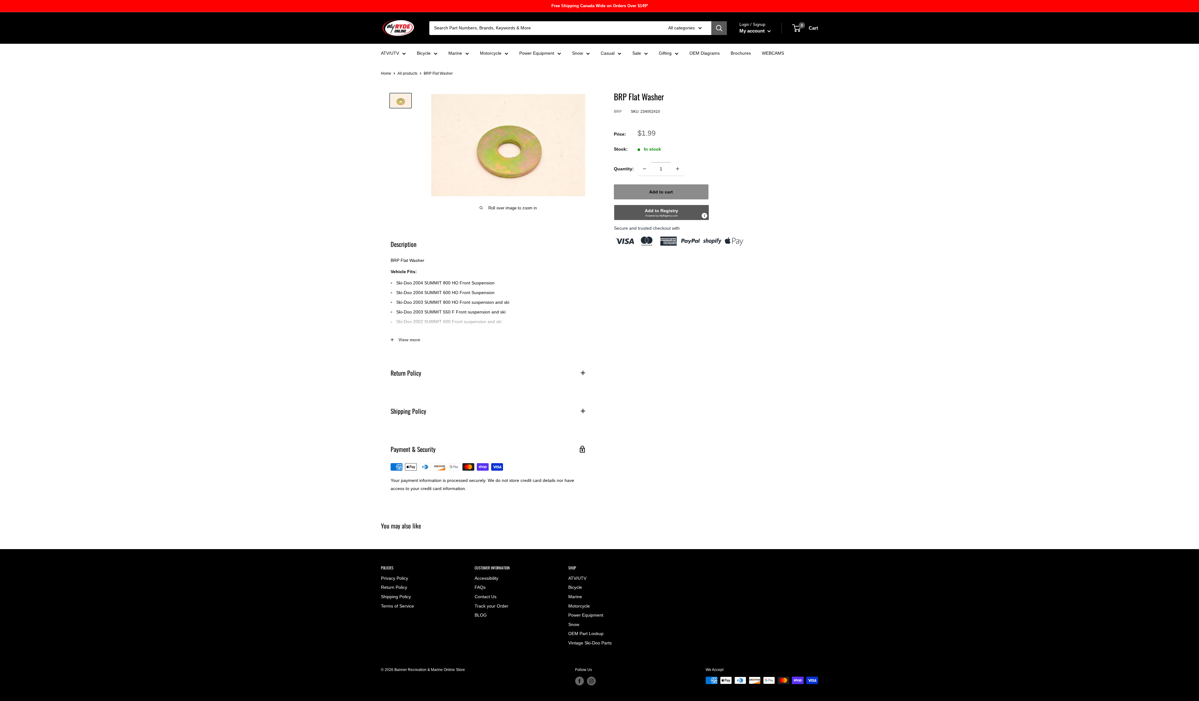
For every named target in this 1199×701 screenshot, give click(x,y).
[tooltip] (704, 215)
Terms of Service (397, 605)
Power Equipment (536, 53)
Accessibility (486, 578)
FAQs (480, 587)
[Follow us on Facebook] (579, 681)
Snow (577, 53)
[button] (661, 212)
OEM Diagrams (704, 53)
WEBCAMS (773, 53)
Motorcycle (490, 53)
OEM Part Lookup (586, 633)
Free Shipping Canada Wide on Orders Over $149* (599, 5)
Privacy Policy (394, 578)
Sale (636, 53)
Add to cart (661, 191)
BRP (618, 111)
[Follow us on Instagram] (591, 681)
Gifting (665, 53)
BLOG (481, 615)
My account (752, 30)
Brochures (741, 53)
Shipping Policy (396, 596)
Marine (455, 53)
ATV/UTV (390, 53)
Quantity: (624, 168)
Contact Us (485, 596)
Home (386, 73)
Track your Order (491, 605)
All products (407, 73)
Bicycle (424, 53)
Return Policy (394, 587)
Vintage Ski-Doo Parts (590, 642)
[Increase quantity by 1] (677, 168)
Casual (607, 53)
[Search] (719, 28)
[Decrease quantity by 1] (644, 168)
